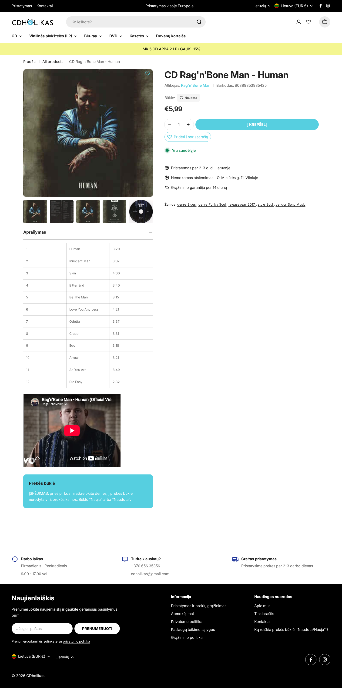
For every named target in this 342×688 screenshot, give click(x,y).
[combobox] (136, 22)
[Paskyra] (305, 22)
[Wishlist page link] (308, 22)
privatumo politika (76, 641)
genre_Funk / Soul (212, 204)
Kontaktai (45, 5)
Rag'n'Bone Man (196, 85)
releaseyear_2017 (242, 204)
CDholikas (35, 675)
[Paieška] (199, 22)
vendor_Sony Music (290, 204)
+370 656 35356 (145, 566)
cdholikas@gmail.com (150, 573)
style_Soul (266, 204)
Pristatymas (22, 5)
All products (52, 61)
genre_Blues (187, 204)
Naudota (191, 98)
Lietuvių (259, 6)
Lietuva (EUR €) (294, 5)
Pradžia (30, 61)
